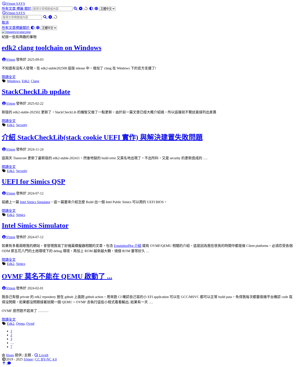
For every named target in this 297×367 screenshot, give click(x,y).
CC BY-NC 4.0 (46, 359)
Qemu (20, 323)
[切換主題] (91, 8)
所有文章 (9, 8)
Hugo (10, 355)
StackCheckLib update (36, 92)
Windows (13, 81)
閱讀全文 (9, 77)
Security (21, 125)
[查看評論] (9, 363)
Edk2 (25, 81)
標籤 (20, 8)
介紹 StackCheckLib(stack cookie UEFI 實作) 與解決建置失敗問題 (102, 137)
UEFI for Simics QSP (33, 181)
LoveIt (43, 355)
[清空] (81, 8)
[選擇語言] (104, 8)
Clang (35, 81)
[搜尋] (75, 8)
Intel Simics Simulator (35, 202)
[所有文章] (16, 32)
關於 (28, 8)
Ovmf (30, 323)
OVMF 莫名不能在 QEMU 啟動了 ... (57, 276)
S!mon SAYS (15, 3)
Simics (20, 215)
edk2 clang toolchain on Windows (51, 48)
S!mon (10, 59)
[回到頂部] (4, 363)
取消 (5, 22)
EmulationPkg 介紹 (127, 246)
